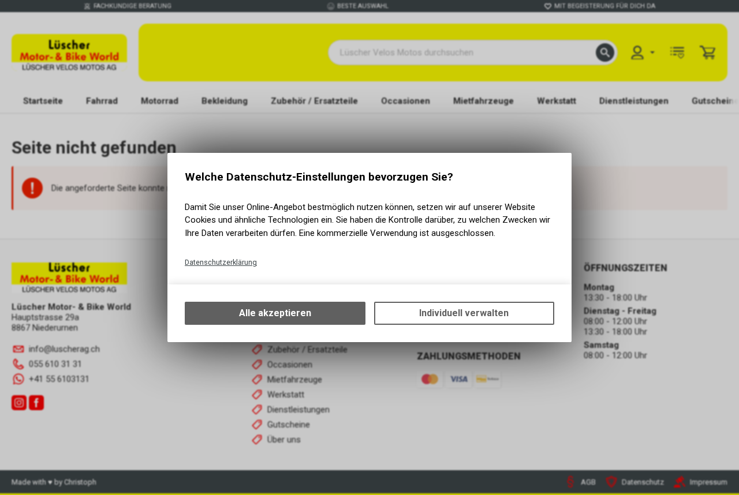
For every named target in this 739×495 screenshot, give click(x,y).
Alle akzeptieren (275, 313)
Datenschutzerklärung (221, 262)
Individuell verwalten (464, 313)
